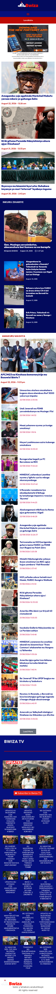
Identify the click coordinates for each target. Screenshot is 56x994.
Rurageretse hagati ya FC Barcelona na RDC (32, 460)
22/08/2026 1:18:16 (28, 432)
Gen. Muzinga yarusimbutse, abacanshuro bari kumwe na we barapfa (27, 246)
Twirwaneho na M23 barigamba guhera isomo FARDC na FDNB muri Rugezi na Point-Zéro (36, 545)
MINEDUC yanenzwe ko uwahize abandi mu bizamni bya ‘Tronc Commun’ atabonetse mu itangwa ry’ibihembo (36, 646)
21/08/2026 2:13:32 (28, 584)
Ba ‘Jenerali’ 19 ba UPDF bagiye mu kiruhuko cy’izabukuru (37, 680)
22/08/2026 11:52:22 (29, 466)
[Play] (28, 774)
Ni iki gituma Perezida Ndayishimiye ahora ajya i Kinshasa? (25, 142)
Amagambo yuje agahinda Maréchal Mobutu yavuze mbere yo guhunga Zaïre (26, 97)
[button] (28, 14)
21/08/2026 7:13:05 (28, 685)
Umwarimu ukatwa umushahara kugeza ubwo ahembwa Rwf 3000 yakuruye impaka (37, 393)
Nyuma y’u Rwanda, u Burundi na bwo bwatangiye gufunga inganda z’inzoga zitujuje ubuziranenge (37, 696)
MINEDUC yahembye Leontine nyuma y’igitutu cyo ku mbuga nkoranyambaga (35, 477)
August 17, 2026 (31, 300)
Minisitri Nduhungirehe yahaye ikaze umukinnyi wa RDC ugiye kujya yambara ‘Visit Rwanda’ (35, 562)
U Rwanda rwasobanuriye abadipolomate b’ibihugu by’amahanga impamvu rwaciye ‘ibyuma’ (36, 494)
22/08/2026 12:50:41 (29, 449)
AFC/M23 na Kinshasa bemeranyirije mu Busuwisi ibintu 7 (24, 376)
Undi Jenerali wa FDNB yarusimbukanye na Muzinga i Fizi (36, 410)
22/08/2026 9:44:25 (28, 502)
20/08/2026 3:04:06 (29, 719)
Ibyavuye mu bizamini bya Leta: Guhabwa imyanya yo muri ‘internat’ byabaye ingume (26, 187)
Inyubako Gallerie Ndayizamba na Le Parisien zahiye (37, 629)
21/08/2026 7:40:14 (28, 669)
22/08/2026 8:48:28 (28, 516)
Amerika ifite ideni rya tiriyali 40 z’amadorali (36, 612)
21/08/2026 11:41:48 (28, 634)
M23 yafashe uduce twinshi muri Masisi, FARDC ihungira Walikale (36, 578)
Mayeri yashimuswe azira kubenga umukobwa (37, 443)
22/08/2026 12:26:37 (29, 534)
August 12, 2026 (31, 322)
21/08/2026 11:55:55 (28, 617)
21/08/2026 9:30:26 (28, 654)
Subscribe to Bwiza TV (29, 793)
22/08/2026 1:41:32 (28, 415)
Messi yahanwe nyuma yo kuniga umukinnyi (36, 427)
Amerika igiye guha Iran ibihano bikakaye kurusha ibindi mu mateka (36, 663)
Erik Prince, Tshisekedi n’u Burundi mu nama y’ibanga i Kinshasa (38, 315)
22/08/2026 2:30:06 (29, 400)
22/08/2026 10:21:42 (29, 484)
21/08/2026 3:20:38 (28, 551)
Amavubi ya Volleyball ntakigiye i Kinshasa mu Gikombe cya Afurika (37, 713)
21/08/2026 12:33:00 (29, 602)
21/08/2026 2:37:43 (28, 568)
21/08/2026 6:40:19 (28, 703)
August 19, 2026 (31, 279)
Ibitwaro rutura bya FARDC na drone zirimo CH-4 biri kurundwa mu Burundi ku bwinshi (38, 292)
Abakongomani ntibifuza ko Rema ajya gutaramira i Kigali (37, 511)
